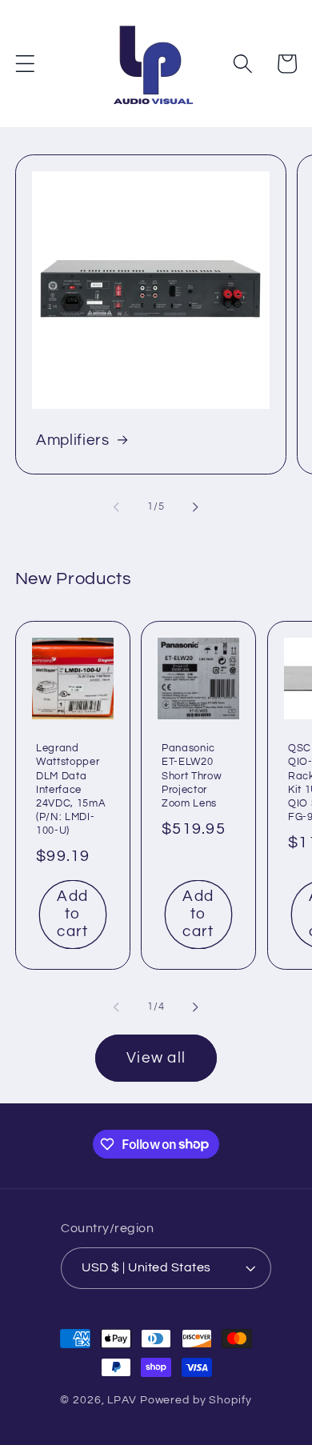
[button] (25, 64)
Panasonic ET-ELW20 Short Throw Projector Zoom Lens (192, 776)
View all (156, 1058)
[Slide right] (196, 507)
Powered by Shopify (196, 1400)
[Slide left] (116, 507)
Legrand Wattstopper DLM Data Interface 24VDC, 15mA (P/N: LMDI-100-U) (71, 789)
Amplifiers (73, 440)
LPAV (122, 1400)
